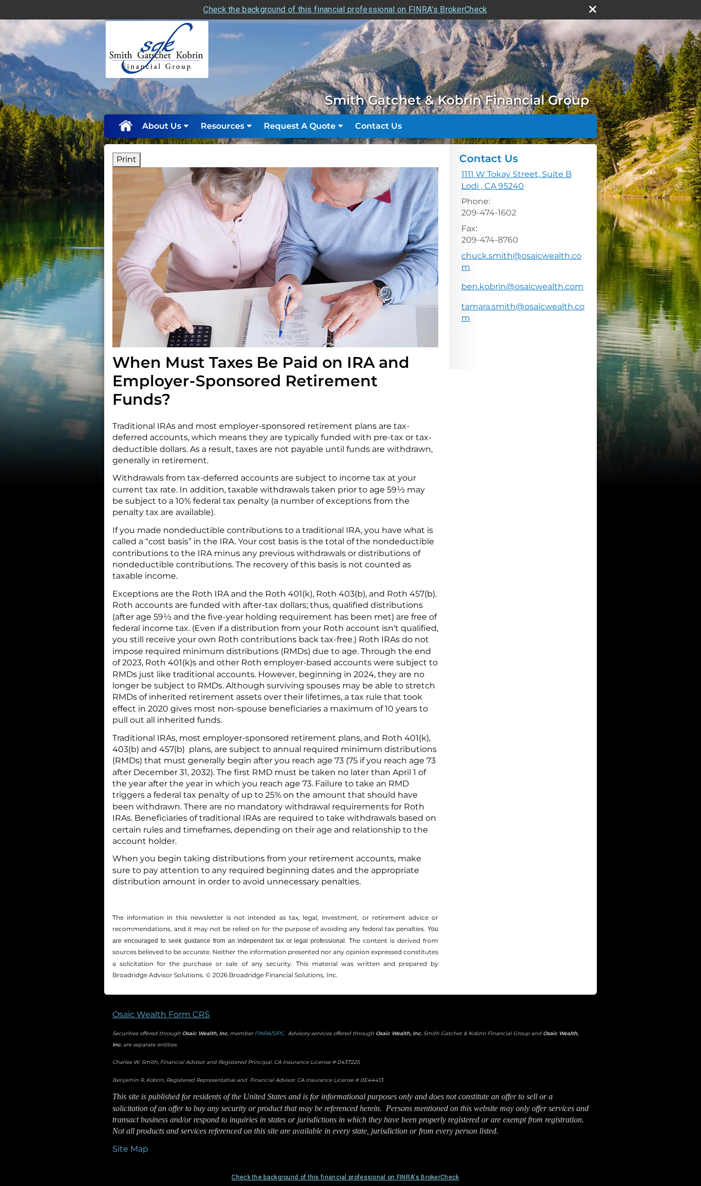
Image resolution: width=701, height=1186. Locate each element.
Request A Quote (300, 126)
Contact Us (378, 126)
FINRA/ (263, 1033)
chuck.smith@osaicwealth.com (521, 261)
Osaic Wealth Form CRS (161, 1014)
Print (126, 159)
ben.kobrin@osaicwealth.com (522, 286)
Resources (222, 126)
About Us (161, 126)
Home (125, 126)
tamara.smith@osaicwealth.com (523, 312)
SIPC (278, 1033)
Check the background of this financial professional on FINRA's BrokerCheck (345, 9)
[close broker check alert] (593, 9)
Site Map (130, 1149)
